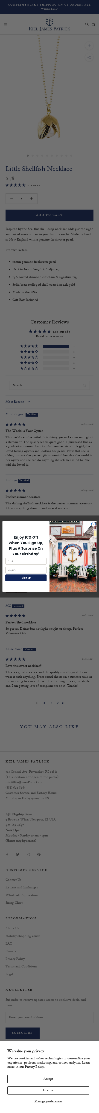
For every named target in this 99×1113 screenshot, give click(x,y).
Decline (48, 1090)
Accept (48, 1078)
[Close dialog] (93, 524)
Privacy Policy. (35, 1066)
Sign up (26, 577)
